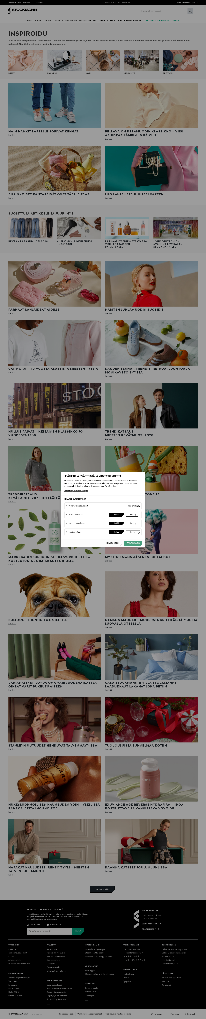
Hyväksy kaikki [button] (133, 543)
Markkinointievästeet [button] (75, 523)
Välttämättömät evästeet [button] (77, 506)
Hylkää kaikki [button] (113, 543)
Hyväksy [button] (132, 515)
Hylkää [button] (116, 515)
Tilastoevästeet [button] (73, 532)
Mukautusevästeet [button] (74, 514)
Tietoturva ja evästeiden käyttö (76, 491)
